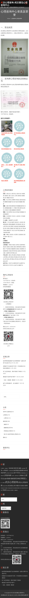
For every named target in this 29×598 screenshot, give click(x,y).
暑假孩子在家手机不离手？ (9, 376)
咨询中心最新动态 (7, 411)
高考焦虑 (8, 490)
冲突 (3, 470)
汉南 (18, 193)
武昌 (7, 193)
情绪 (8, 478)
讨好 (21, 488)
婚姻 (10, 208)
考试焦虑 (2, 488)
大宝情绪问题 (10, 470)
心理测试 (21, 475)
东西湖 (6, 195)
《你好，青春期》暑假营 (9, 380)
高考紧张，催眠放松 (14, 490)
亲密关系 (15, 468)
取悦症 (6, 470)
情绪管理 (13, 478)
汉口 (10, 193)
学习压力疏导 (11, 222)
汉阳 (12, 193)
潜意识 (23, 485)
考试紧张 (6, 488)
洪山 (15, 193)
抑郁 (18, 478)
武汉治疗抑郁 (5, 485)
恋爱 (5, 478)
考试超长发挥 (10, 488)
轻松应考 (23, 488)
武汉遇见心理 (11, 485)
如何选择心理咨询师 (9, 472)
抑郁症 (23, 478)
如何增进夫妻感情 (19, 470)
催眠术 (5, 424)
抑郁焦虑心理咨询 (8, 431)
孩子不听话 (17, 473)
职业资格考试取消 (16, 488)
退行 (26, 488)
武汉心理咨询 (11, 482)
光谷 (20, 193)
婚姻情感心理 (7, 427)
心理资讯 (5, 415)
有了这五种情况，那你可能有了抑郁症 (12, 371)
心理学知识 (16, 475)
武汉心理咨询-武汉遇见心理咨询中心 (14, 3)
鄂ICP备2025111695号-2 (13, 595)
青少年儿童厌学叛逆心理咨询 (11, 434)
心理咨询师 (7, 475)
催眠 (20, 468)
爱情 (26, 485)
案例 (4, 437)
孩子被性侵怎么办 (23, 472)
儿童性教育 (23, 468)
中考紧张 (2, 468)
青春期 (4, 490)
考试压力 (16, 222)
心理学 (13, 475)
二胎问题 (10, 468)
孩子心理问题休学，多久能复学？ (11, 383)
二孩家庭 (6, 468)
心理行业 (6, 418)
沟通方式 (18, 485)
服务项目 (5, 421)
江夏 (9, 195)
